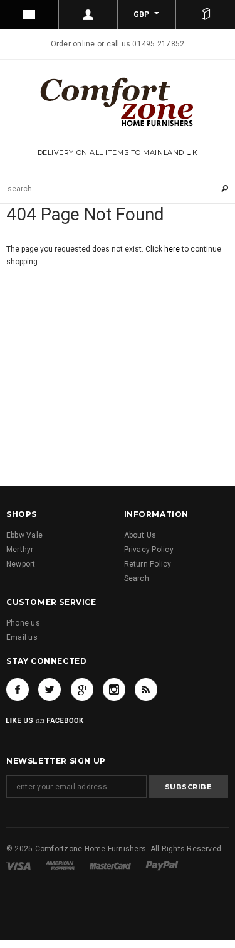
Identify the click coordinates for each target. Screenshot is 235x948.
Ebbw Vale (24, 535)
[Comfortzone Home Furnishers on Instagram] (114, 689)
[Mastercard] (110, 865)
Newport (21, 564)
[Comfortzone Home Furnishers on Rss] (146, 689)
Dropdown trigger (88, 14)
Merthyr (20, 549)
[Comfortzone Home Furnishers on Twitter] (49, 689)
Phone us (23, 623)
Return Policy (148, 564)
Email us (22, 637)
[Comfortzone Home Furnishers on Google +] (82, 689)
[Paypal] (162, 865)
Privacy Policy (149, 549)
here (172, 249)
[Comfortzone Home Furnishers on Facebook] (17, 689)
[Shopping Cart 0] (205, 14)
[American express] (60, 865)
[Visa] (18, 865)
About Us (140, 535)
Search (136, 578)
